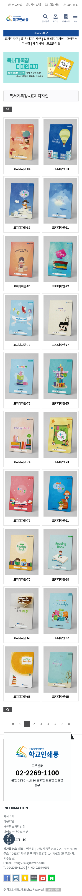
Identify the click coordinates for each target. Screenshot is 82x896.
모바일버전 (53, 889)
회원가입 (54, 4)
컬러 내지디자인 (54, 38)
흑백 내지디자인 (31, 38)
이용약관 (8, 821)
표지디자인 (11, 38)
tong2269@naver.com (29, 862)
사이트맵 (36, 4)
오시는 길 (72, 4)
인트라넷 (17, 4)
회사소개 (8, 816)
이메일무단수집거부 (15, 831)
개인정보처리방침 (14, 826)
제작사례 (38, 43)
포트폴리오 (53, 43)
